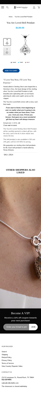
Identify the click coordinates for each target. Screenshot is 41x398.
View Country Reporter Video (12, 366)
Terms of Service (8, 363)
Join (33, 327)
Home (10, 17)
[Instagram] (8, 390)
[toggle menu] (2, 7)
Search (4, 352)
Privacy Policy (7, 360)
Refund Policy (7, 357)
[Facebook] (3, 390)
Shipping (5, 354)
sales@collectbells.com (10, 383)
